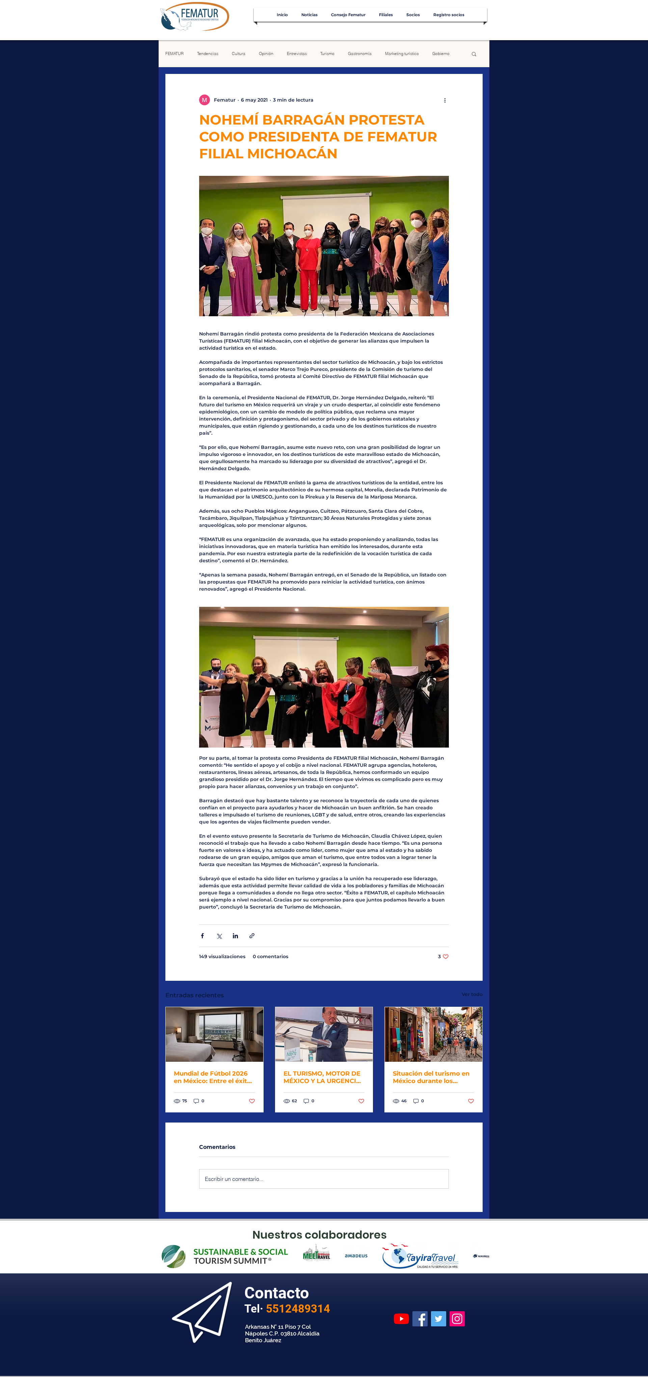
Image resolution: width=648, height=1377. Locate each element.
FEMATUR (174, 53)
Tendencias (207, 53)
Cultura (238, 53)
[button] (474, 53)
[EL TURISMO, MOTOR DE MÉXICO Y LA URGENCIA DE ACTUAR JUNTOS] (324, 1034)
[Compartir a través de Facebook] (202, 936)
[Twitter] (438, 1318)
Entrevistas (297, 53)
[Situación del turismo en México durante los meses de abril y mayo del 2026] (433, 1034)
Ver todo (472, 994)
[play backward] (167, 1256)
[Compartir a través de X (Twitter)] (219, 936)
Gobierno (441, 53)
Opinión (266, 53)
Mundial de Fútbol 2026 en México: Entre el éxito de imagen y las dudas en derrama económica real (213, 1077)
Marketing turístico (402, 53)
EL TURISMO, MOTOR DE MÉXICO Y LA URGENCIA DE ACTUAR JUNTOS (322, 1077)
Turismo (327, 53)
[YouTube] (401, 1318)
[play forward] (481, 1256)
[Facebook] (420, 1318)
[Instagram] (457, 1318)
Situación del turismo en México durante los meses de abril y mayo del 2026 (431, 1077)
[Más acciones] (445, 100)
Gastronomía (360, 53)
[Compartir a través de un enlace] (252, 936)
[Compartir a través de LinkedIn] (235, 936)
